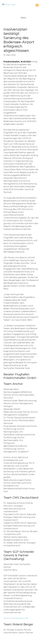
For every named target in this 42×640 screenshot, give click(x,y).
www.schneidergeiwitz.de (16, 618)
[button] (37, 5)
